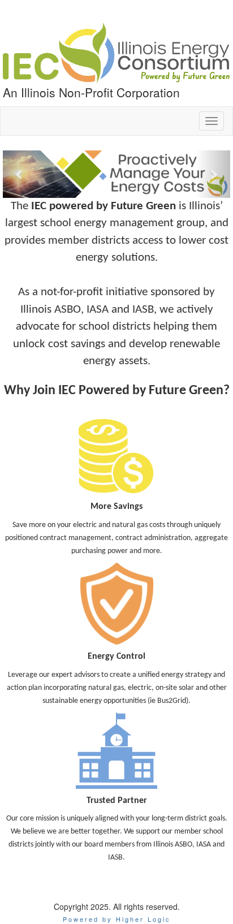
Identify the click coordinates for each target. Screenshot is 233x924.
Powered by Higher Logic (117, 918)
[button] (20, 174)
